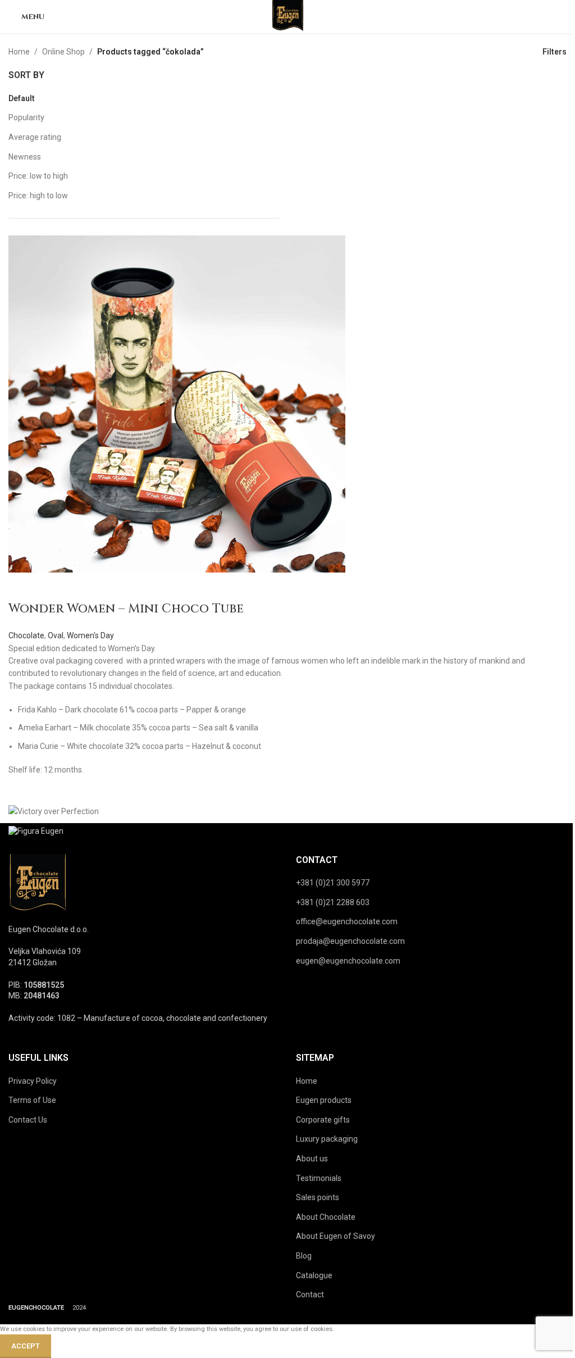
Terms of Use (32, 1100)
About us (312, 1158)
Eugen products (324, 1100)
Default (21, 98)
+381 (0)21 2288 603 (332, 902)
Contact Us (27, 1119)
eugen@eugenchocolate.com (348, 960)
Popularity (26, 117)
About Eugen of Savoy (335, 1236)
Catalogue (314, 1275)
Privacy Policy (32, 1081)
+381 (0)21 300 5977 (332, 882)
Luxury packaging (327, 1138)
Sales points (317, 1197)
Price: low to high (38, 175)
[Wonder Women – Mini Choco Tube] (176, 403)
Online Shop (63, 51)
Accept (25, 1346)
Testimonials (318, 1178)
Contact (310, 1294)
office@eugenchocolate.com (347, 921)
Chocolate (26, 635)
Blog (304, 1255)
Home (19, 51)
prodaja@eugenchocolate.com (350, 941)
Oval (55, 635)
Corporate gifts (323, 1119)
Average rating (34, 137)
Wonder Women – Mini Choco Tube (126, 609)
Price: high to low (38, 195)
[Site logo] (287, 16)
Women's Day (90, 635)
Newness (24, 156)
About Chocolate (325, 1216)
